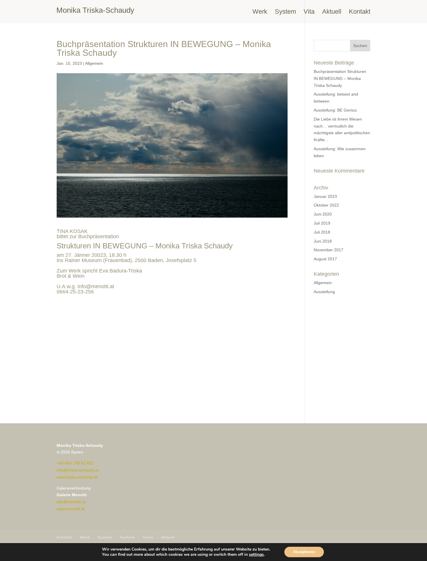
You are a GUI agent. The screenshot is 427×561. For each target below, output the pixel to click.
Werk (259, 12)
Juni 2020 (323, 214)
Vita (309, 12)
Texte (148, 537)
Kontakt (359, 12)
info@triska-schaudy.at (77, 470)
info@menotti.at (96, 286)
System (285, 12)
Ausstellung (324, 291)
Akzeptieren (304, 552)
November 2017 (328, 250)
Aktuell (331, 12)
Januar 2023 (325, 196)
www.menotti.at (71, 508)
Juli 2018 (322, 232)
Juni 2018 (323, 241)
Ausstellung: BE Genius (335, 110)
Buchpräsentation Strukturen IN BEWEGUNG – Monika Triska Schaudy (340, 78)
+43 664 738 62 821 (75, 463)
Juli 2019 (322, 223)
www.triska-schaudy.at (77, 477)
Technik (127, 537)
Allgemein (94, 63)
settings (256, 554)
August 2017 (325, 259)
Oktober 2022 (326, 205)
